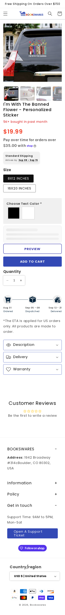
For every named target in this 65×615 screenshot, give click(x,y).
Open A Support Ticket (28, 533)
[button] (5, 14)
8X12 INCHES (18, 178)
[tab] (11, 93)
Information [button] (19, 483)
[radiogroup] (32, 213)
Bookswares (38, 605)
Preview (32, 249)
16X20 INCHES (19, 188)
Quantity (12, 271)
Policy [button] (13, 494)
